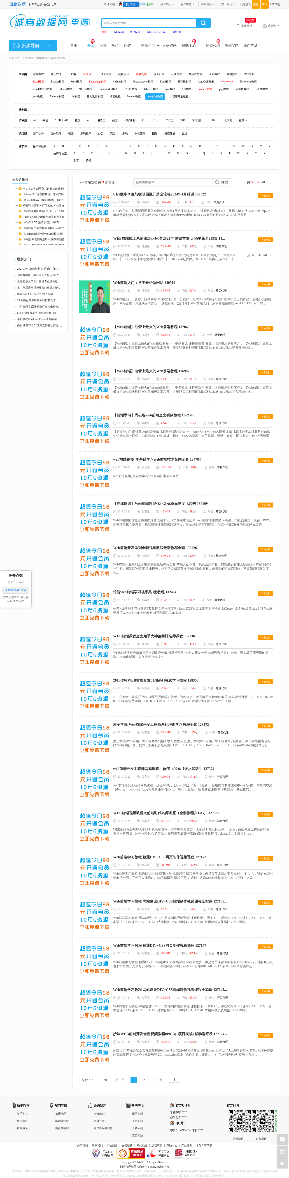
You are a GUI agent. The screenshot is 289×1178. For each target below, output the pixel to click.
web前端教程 (57, 58)
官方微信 (261, 1113)
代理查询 (245, 4)
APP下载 (274, 4)
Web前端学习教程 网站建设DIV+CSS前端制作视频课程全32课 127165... (170, 901)
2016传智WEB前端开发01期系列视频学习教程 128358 (155, 680)
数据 (184, 133)
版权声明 (156, 1145)
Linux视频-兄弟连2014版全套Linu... (37, 313)
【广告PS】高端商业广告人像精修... (38, 306)
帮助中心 (189, 46)
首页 (73, 46)
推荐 (103, 46)
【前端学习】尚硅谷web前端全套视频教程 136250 (153, 415)
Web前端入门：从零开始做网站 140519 (144, 283)
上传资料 (247, 25)
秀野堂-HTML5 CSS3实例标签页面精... (40, 325)
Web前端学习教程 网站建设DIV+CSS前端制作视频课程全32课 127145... (170, 990)
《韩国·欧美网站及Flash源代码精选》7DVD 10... (51, 239)
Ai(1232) (119, 31)
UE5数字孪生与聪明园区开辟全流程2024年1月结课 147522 (159, 194)
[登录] (143, 4)
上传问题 (137, 1121)
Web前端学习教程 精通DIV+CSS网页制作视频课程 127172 (159, 857)
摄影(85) (177, 31)
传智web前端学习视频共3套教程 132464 (144, 592)
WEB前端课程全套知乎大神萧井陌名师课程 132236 (154, 636)
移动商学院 (62, 1121)
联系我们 (97, 1145)
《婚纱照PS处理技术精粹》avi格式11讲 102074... (51, 228)
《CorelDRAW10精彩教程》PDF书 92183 (47, 200)
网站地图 (142, 1145)
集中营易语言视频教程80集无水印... (38, 287)
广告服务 (112, 1145)
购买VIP (231, 46)
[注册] (150, 4)
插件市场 (250, 46)
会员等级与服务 (103, 1128)
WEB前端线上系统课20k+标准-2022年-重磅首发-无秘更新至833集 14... (169, 238)
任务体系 (22, 1128)
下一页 (158, 1080)
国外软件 (56, 133)
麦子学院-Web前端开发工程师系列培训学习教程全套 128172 (161, 724)
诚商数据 (28, 58)
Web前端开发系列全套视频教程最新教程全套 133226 (155, 548)
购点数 (272, 25)
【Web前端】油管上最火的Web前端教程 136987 (151, 371)
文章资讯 (169, 46)
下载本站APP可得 (16, 590)
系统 (125, 133)
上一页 (120, 1080)
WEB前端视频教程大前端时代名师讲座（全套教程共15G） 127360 (166, 813)
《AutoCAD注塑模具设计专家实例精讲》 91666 (51, 194)
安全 (113, 133)
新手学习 (22, 1113)
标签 (127, 46)
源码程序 (85, 133)
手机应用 (140, 133)
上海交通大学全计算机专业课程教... (38, 281)
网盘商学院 (62, 1128)
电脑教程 (41, 58)
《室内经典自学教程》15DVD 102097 (45, 211)
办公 (100, 133)
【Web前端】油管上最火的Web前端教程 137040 (151, 327)
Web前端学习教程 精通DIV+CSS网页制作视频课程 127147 (159, 945)
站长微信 (238, 1113)
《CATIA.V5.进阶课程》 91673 (41, 222)
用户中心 (165, 4)
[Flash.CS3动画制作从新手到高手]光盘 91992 (49, 216)
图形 (155, 133)
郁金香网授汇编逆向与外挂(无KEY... (39, 275)
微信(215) (135, 31)
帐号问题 (137, 1113)
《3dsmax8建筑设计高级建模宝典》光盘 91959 (50, 233)
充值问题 (137, 1135)
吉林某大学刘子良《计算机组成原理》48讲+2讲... (52, 188)
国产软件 (38, 133)
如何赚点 (22, 1121)
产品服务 (186, 1145)
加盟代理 (213, 46)
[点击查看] (94, 223)
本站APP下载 (204, 1145)
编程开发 (169, 133)
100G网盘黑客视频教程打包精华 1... (38, 300)
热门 (115, 46)
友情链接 (127, 1145)
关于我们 (82, 1145)
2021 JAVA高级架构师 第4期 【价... (38, 268)
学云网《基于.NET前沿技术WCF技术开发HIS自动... (53, 205)
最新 (90, 46)
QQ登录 (130, 4)
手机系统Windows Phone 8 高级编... (38, 319)
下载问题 (137, 1128)
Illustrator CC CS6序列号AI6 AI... (36, 294)
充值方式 (99, 1121)
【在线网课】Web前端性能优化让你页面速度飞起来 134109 (160, 503)
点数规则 (99, 1113)
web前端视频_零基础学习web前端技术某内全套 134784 (157, 459)
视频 (71, 133)
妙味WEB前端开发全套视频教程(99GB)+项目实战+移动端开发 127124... (170, 1034)
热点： (105, 31)
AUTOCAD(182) (156, 31)
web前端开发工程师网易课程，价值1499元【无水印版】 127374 (163, 769)
